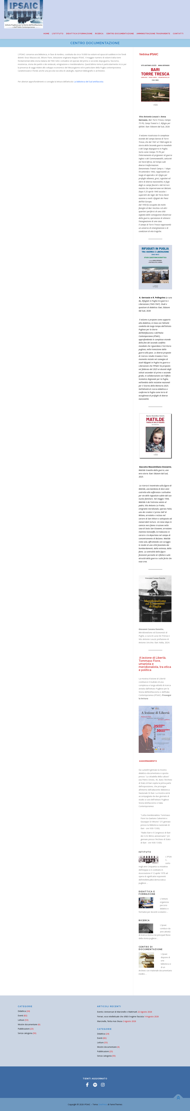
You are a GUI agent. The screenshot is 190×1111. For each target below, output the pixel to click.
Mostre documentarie (27, 1024)
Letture (21, 1020)
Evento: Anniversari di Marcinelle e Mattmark (117, 1011)
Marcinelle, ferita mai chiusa (109, 1021)
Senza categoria (25, 1033)
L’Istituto (57, 33)
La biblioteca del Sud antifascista (88, 81)
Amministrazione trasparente (153, 33)
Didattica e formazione (79, 33)
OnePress (102, 1104)
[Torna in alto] (178, 1098)
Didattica (22, 1011)
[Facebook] (87, 1085)
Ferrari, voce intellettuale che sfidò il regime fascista (120, 1016)
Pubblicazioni (23, 1028)
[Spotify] (95, 1085)
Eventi (20, 1015)
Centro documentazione (120, 33)
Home (46, 33)
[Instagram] (103, 1085)
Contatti (178, 33)
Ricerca (99, 33)
